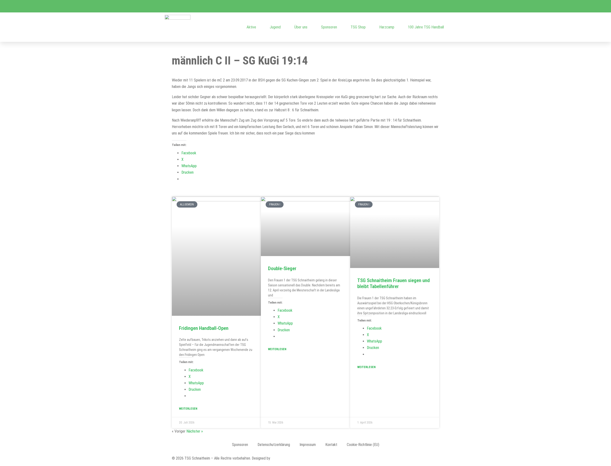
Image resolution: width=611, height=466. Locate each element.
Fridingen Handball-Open (203, 328)
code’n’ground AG (284, 458)
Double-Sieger (282, 268)
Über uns (300, 27)
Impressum (308, 444)
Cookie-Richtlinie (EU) (363, 444)
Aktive (251, 27)
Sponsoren (329, 27)
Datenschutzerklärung (274, 444)
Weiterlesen (188, 408)
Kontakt (331, 444)
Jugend (275, 27)
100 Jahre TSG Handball (426, 27)
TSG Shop (358, 27)
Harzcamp (386, 27)
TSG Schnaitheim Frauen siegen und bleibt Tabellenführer (393, 283)
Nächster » (194, 431)
